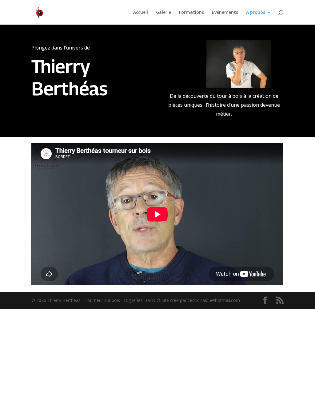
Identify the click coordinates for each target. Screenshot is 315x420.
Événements (225, 12)
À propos (255, 12)
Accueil (140, 12)
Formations (191, 12)
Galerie (163, 12)
